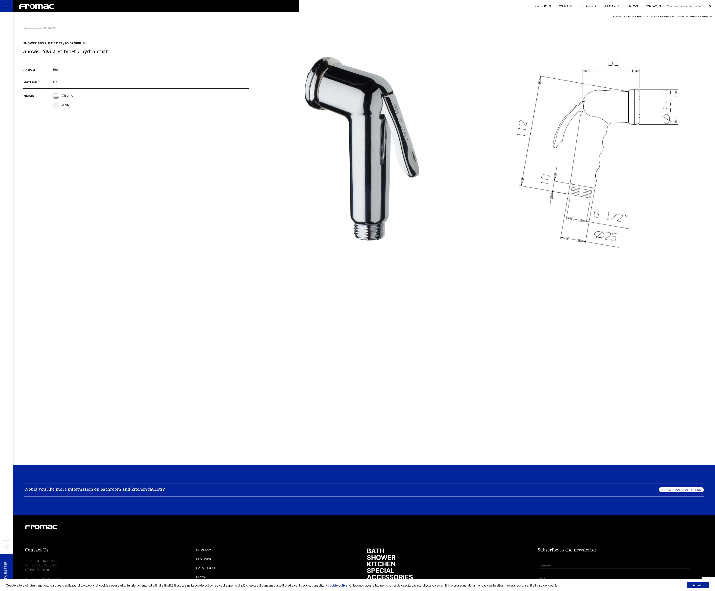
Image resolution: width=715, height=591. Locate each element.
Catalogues (612, 6)
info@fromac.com (37, 570)
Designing (587, 6)
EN (6, 537)
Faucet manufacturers (681, 490)
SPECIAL (641, 16)
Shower (381, 557)
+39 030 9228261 (43, 561)
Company (565, 6)
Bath (375, 551)
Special (381, 570)
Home (616, 16)
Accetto (698, 585)
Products (543, 6)
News (633, 6)
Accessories (390, 577)
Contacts (653, 6)
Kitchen (381, 564)
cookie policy (337, 585)
